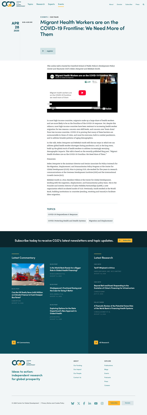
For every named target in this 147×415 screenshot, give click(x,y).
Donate (127, 403)
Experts (51, 4)
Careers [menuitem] (107, 385)
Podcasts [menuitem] (107, 377)
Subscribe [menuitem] (128, 4)
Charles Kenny (99, 291)
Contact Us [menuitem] (77, 377)
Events (61, 4)
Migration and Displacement (101, 221)
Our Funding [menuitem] (78, 365)
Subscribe (114, 403)
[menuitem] (143, 4)
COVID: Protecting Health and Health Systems (67, 221)
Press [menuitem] (137, 4)
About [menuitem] (111, 4)
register (50, 51)
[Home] (14, 4)
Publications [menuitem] (108, 365)
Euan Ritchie (16, 301)
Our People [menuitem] (77, 373)
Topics (30, 4)
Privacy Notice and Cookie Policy (52, 403)
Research (40, 4)
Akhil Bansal (55, 294)
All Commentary (23, 343)
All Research (104, 343)
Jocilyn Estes (55, 317)
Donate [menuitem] (119, 4)
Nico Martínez (116, 271)
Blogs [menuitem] (106, 369)
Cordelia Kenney (100, 312)
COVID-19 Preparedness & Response (62, 214)
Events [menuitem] (106, 373)
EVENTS (44, 17)
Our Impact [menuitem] (77, 369)
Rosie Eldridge (55, 274)
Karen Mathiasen (100, 271)
